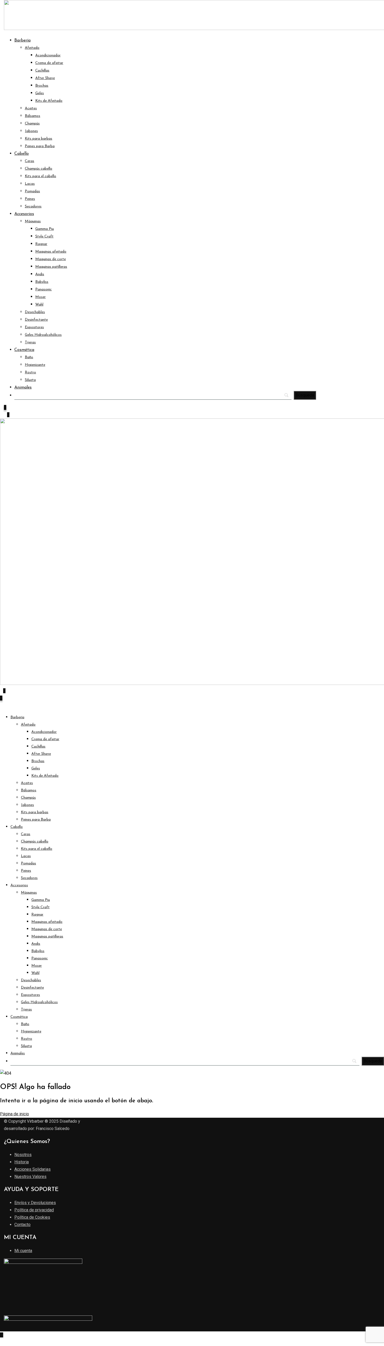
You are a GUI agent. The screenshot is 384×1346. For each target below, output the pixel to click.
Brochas (41, 86)
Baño (29, 357)
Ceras (29, 161)
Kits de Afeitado (48, 101)
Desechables (35, 312)
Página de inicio (14, 1113)
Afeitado (32, 48)
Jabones (31, 131)
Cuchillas (42, 71)
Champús (32, 123)
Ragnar (41, 244)
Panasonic (43, 289)
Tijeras (30, 342)
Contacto (22, 1224)
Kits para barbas (38, 139)
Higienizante (35, 365)
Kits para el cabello (40, 176)
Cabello (21, 154)
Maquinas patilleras (51, 267)
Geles (39, 93)
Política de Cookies (32, 1217)
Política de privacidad (34, 1209)
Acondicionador (48, 55)
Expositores (34, 327)
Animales (23, 387)
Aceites (31, 108)
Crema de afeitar (49, 63)
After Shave (45, 78)
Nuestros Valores (30, 1176)
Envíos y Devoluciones (35, 1202)
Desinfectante (36, 320)
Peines (30, 199)
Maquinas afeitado (50, 252)
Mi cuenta (23, 1250)
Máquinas (33, 221)
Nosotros (23, 1154)
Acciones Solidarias (32, 1169)
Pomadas (32, 191)
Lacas (30, 184)
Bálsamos (32, 116)
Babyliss (41, 282)
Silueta (30, 380)
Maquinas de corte (50, 259)
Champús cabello (38, 169)
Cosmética (24, 350)
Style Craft (44, 236)
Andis (39, 274)
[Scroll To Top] (1, 1334)
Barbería (22, 40)
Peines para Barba (40, 146)
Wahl (39, 305)
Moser (40, 297)
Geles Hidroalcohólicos (43, 335)
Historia (21, 1161)
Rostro (30, 372)
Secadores (33, 206)
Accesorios (24, 214)
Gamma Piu (44, 229)
